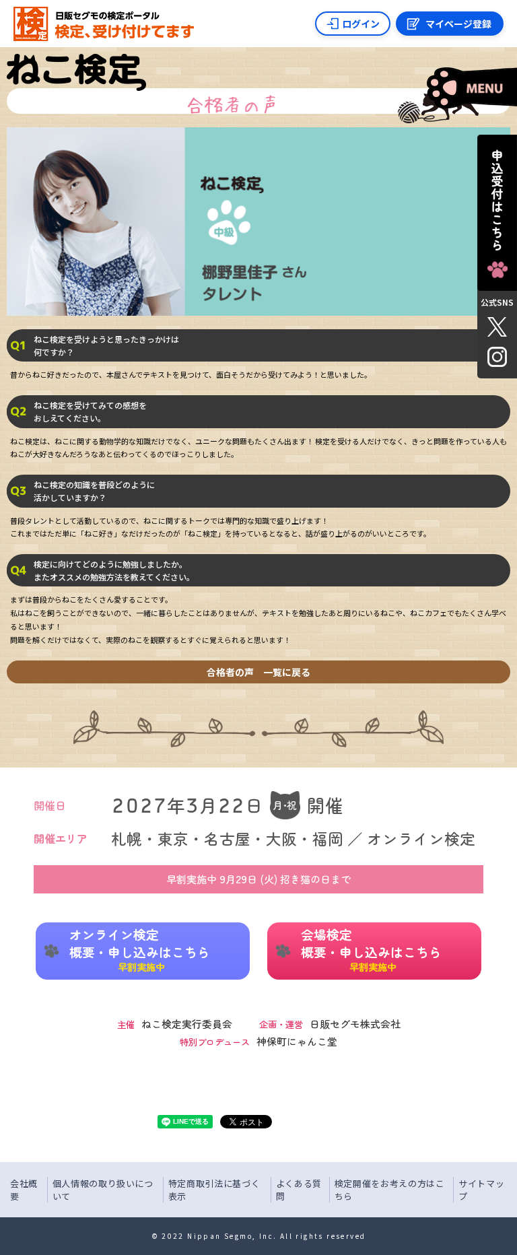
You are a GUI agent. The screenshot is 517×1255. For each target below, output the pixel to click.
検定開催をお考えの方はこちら (390, 1190)
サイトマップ (481, 1190)
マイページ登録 (458, 23)
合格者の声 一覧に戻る (258, 672)
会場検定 (371, 949)
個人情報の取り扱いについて (103, 1190)
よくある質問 (299, 1190)
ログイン (361, 23)
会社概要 (24, 1190)
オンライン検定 (139, 949)
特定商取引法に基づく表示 (214, 1190)
